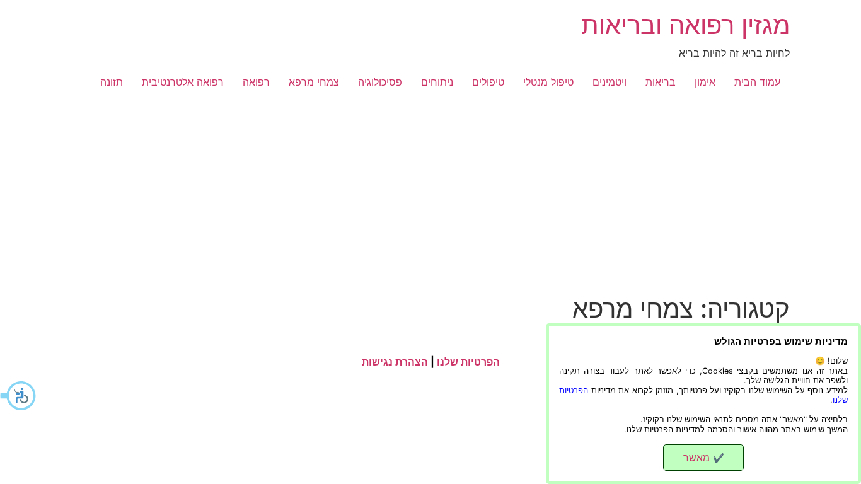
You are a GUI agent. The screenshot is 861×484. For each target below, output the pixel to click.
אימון (705, 82)
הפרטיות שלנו (468, 361)
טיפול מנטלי (548, 82)
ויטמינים (609, 82)
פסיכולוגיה (380, 82)
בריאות (660, 82)
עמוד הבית (757, 82)
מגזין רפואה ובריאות (685, 24)
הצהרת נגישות (395, 361)
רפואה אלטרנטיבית (183, 82)
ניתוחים (437, 82)
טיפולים (488, 82)
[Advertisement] (430, 199)
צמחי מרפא (314, 82)
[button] (19, 396)
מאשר (703, 457)
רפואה (256, 82)
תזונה (111, 82)
